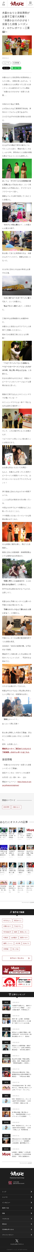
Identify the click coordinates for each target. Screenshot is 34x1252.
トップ (4, 1191)
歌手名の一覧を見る (17, 958)
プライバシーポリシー (8, 1234)
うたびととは (5, 1218)
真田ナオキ (24, 937)
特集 (3, 1213)
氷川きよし (7, 920)
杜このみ (16, 949)
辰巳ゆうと (18, 920)
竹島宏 (5, 937)
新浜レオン (24, 932)
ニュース (6, 63)
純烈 (15, 932)
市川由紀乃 (7, 932)
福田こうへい (7, 943)
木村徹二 (6, 949)
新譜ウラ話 (5, 1208)
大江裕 (18, 943)
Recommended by (26, 902)
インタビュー (6, 1202)
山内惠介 (14, 937)
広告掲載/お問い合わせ (8, 1229)
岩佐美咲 (6, 807)
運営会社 (4, 1224)
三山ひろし (18, 926)
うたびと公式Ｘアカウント (17, 1244)
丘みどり (26, 943)
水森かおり (16, 807)
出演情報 (16, 63)
